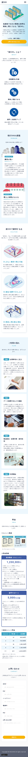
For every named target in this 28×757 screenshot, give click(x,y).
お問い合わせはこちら (14, 41)
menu (25, 2)
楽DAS (4, 2)
